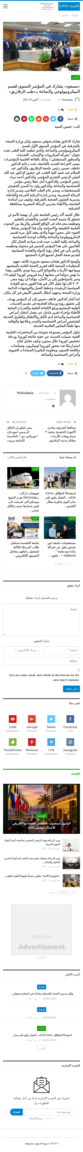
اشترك (16, 1111)
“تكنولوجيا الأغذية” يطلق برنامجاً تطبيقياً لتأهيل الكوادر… (32, 876)
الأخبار (76, 77)
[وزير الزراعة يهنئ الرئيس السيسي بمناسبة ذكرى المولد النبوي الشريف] (71, 844)
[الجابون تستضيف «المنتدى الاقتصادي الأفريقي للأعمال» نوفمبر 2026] (41, 809)
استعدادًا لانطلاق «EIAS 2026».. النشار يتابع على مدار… (41, 1035)
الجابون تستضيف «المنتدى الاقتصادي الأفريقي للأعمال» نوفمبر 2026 (41, 825)
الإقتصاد (41, 816)
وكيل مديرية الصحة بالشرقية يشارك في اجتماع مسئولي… (41, 993)
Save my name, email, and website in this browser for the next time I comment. (44, 678)
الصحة (41, 987)
